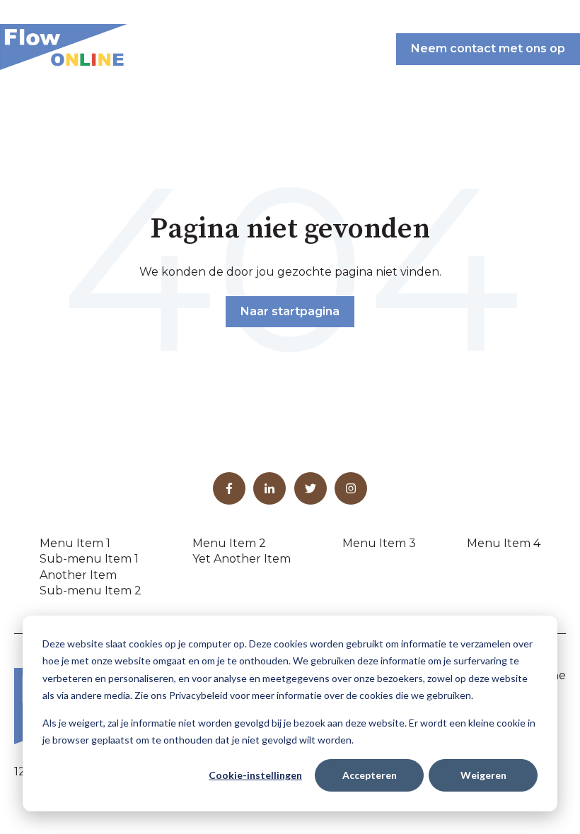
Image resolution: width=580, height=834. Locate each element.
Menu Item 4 (503, 543)
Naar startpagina (290, 311)
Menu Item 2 (229, 543)
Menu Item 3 (379, 543)
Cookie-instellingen (255, 775)
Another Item (78, 575)
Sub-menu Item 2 (90, 590)
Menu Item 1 (75, 543)
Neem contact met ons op (488, 48)
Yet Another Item (241, 558)
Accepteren (369, 775)
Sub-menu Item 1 (89, 558)
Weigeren (483, 775)
